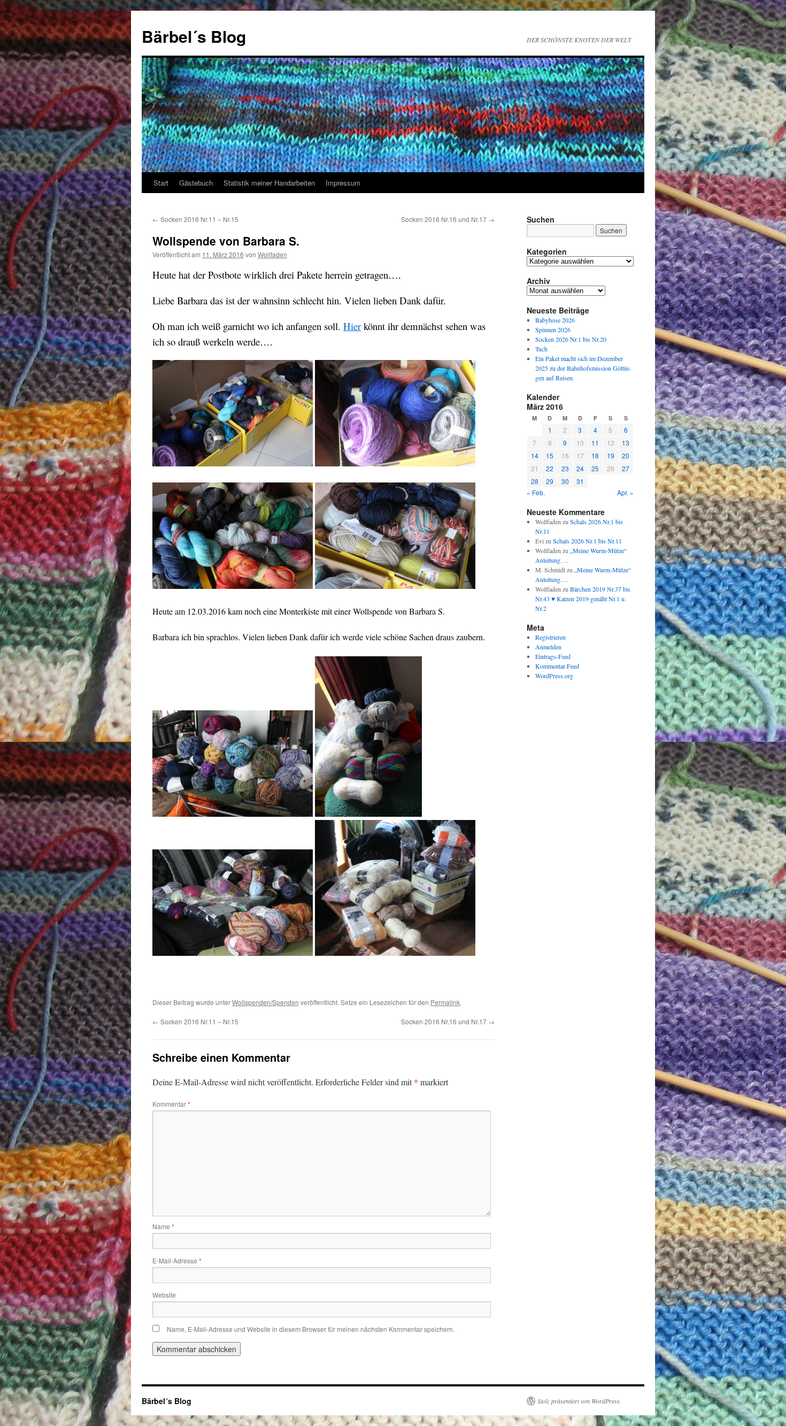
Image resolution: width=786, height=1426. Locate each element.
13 (625, 442)
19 (610, 455)
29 (549, 481)
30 (565, 481)
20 (625, 455)
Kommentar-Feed (557, 666)
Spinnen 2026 (553, 329)
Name (163, 1226)
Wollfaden (272, 254)
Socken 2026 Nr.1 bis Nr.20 (570, 339)
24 (580, 468)
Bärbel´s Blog (194, 36)
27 (625, 468)
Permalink (445, 1002)
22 (549, 468)
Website (164, 1294)
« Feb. (536, 492)
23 (565, 468)
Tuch (541, 348)
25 (595, 468)
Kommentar (171, 1103)
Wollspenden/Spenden (265, 1002)
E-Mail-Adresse (177, 1260)
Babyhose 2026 (555, 320)
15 (549, 455)
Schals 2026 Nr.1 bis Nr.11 (587, 540)
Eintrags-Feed (553, 656)
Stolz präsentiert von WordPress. (579, 1401)
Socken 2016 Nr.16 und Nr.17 (448, 219)
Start (160, 183)
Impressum (343, 183)
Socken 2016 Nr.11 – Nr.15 (195, 219)
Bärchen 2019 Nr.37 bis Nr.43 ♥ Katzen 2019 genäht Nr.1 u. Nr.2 (582, 598)
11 (595, 442)
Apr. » (625, 492)
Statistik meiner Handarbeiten (269, 183)
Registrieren (550, 637)
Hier (352, 326)
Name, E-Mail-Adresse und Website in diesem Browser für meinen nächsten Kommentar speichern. (310, 1328)
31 (580, 481)
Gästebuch (196, 183)
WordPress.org (554, 675)
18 (595, 455)
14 (534, 455)
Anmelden (548, 646)
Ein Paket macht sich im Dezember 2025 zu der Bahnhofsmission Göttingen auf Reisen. (583, 368)
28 (534, 481)
